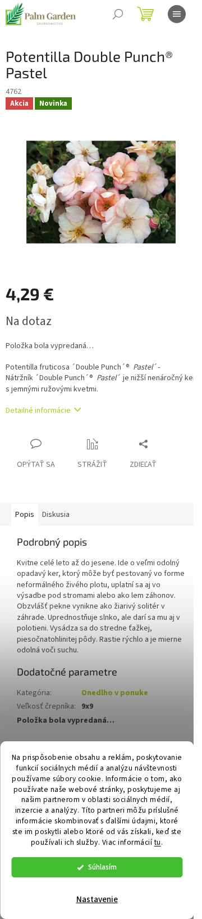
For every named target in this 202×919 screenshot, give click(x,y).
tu (157, 842)
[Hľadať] (118, 14)
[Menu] (177, 14)
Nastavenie (97, 900)
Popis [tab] (24, 514)
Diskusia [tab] (56, 514)
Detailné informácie (38, 410)
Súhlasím (102, 867)
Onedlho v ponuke (114, 693)
